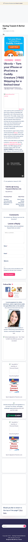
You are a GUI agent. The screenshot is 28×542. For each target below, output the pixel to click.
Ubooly (20, 109)
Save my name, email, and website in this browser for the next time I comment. (13, 269)
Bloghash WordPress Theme (14, 539)
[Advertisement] (14, 14)
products (17, 60)
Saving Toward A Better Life (14, 27)
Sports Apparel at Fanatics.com (14, 397)
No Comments (19, 88)
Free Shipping (9, 60)
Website (6, 261)
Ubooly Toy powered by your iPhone (12, 144)
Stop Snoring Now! (14, 376)
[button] (8, 191)
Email (6, 253)
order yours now (13, 142)
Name (6, 246)
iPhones (16, 132)
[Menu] (3, 34)
